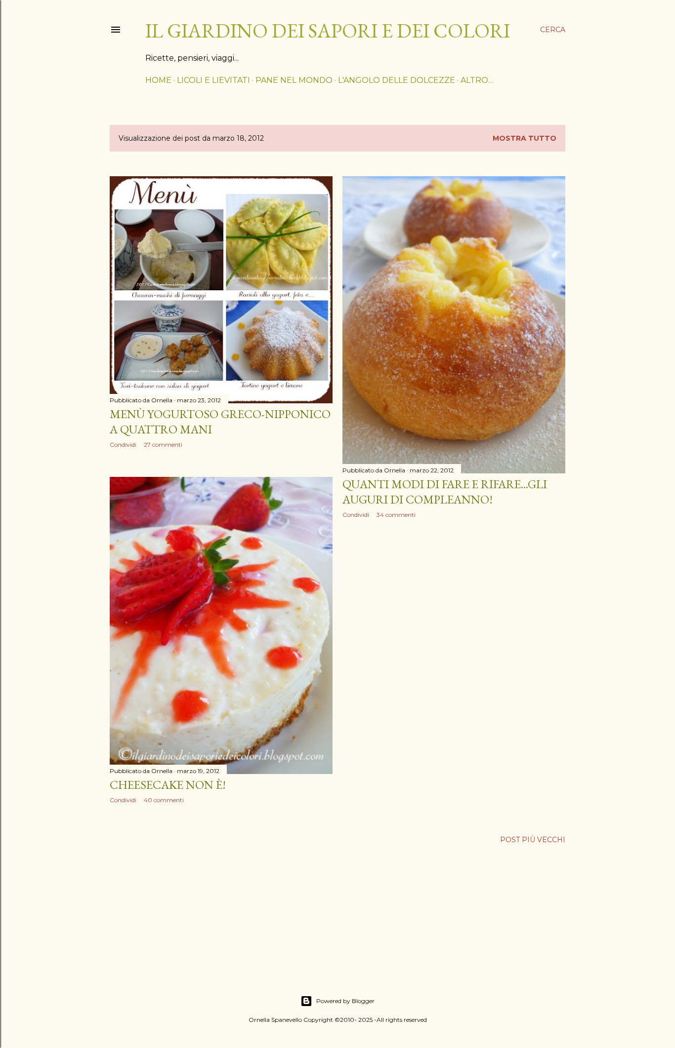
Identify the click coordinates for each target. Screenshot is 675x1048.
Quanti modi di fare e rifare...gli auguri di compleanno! (444, 491)
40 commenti (164, 800)
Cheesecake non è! (168, 784)
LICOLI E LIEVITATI (213, 80)
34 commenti (396, 514)
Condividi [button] (123, 444)
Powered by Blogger (345, 1001)
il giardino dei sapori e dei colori (327, 30)
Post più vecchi (532, 839)
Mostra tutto (524, 138)
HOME (158, 80)
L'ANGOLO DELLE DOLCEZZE (396, 80)
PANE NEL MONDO (294, 80)
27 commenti (163, 444)
